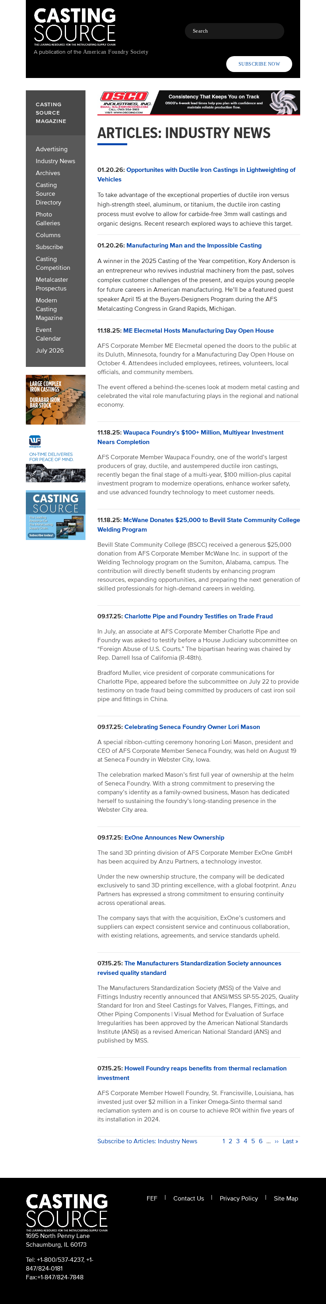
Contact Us (188, 1199)
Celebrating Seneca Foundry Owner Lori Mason (192, 727)
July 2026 (50, 351)
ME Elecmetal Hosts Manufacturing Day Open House (198, 331)
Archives (48, 173)
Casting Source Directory (48, 194)
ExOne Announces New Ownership (174, 838)
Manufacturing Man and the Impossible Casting (194, 245)
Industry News (55, 161)
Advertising (52, 149)
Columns (48, 235)
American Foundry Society (115, 52)
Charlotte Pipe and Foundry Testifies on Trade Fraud (198, 616)
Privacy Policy (239, 1199)
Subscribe (49, 247)
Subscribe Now (259, 64)
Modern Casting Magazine (49, 309)
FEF (152, 1199)
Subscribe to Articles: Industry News (147, 1141)
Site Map (286, 1199)
